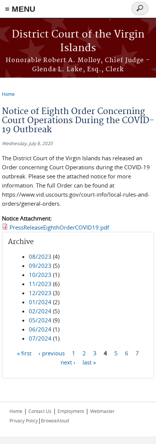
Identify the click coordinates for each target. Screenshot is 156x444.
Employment (71, 411)
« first (24, 353)
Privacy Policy (23, 420)
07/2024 (40, 338)
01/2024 (40, 302)
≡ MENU (20, 9)
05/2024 (40, 320)
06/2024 (40, 329)
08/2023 (40, 256)
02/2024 (40, 311)
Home (8, 94)
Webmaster (102, 411)
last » (89, 362)
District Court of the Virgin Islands (78, 41)
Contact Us (39, 411)
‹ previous (52, 353)
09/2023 (40, 265)
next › (68, 362)
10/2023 (40, 274)
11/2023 (40, 284)
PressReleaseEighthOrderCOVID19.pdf (59, 227)
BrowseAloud (55, 420)
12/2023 (40, 293)
